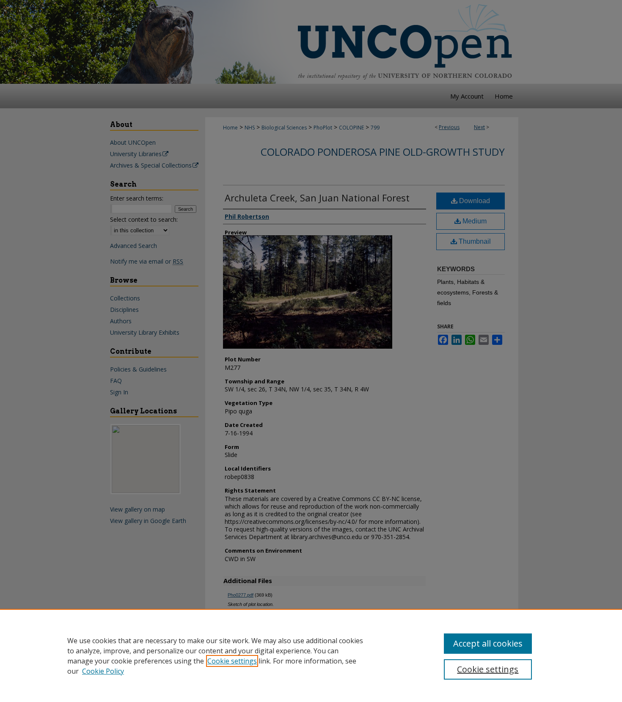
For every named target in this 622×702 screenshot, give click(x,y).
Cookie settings (232, 661)
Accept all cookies (488, 643)
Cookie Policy (103, 671)
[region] (311, 655)
